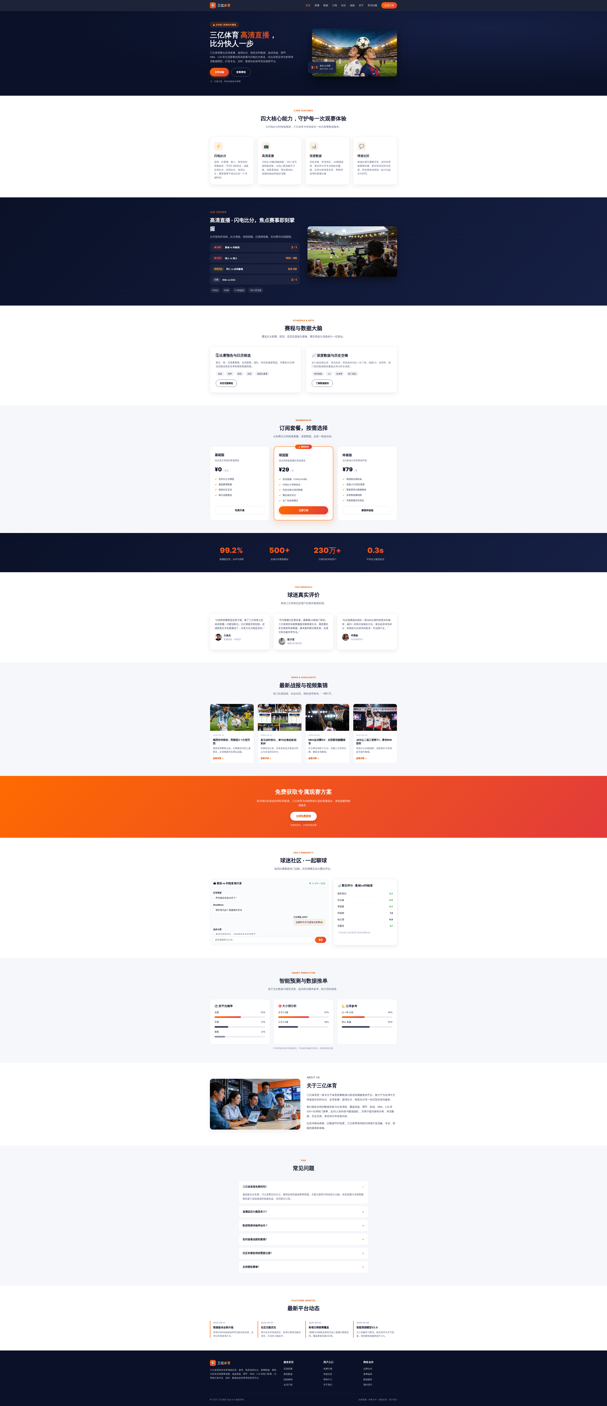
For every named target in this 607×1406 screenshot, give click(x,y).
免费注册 (327, 1368)
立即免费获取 (303, 816)
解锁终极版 (367, 510)
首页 (308, 5)
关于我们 (327, 1384)
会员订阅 (389, 5)
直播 (317, 5)
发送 (321, 940)
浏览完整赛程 (226, 383)
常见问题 (372, 5)
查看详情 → (218, 758)
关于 (361, 5)
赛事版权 (367, 1374)
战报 (352, 5)
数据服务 (367, 1379)
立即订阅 (303, 510)
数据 (325, 5)
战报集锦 (288, 1379)
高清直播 (288, 1368)
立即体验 (219, 72)
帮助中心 (327, 1379)
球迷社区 (327, 1374)
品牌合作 (367, 1368)
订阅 (334, 5)
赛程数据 (288, 1374)
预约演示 (367, 1384)
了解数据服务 (322, 383)
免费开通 (239, 510)
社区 (343, 5)
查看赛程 (241, 72)
